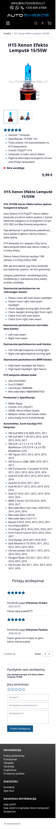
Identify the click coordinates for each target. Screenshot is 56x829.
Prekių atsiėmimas (14, 755)
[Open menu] (8, 23)
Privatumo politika (14, 773)
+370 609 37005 (36, 8)
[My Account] (42, 23)
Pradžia (7, 33)
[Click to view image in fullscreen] (28, 82)
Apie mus (9, 790)
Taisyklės (9, 763)
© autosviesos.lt (12, 823)
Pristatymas (10, 759)
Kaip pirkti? (10, 804)
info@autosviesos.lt (28, 3)
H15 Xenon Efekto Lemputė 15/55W (31, 33)
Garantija (9, 766)
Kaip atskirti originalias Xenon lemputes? (26, 808)
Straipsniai (10, 811)
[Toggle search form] (36, 23)
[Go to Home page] (28, 15)
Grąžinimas (10, 770)
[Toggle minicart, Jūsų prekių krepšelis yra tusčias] (49, 23)
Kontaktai (9, 787)
